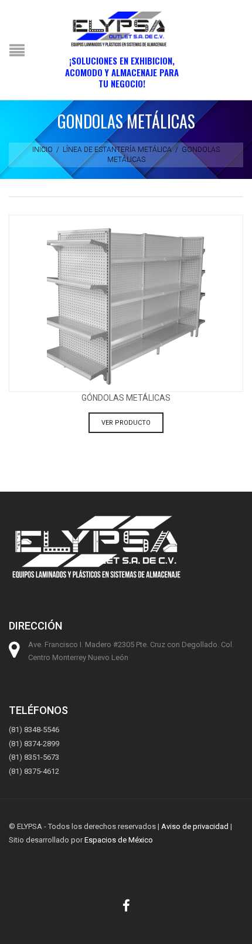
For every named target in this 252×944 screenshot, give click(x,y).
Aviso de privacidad (195, 826)
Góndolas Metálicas (126, 397)
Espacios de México (118, 839)
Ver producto (126, 423)
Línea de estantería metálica (117, 150)
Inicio (42, 150)
